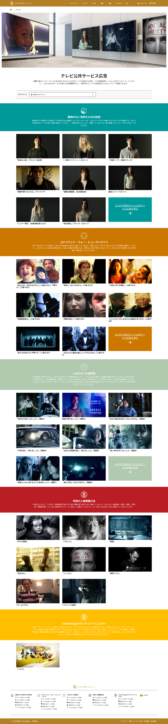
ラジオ (94, 3)
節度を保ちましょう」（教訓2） (74, 419)
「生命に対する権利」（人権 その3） (122, 285)
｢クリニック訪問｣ (69, 605)
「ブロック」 (67, 541)
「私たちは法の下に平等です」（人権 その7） (33, 352)
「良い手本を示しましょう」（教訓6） (123, 450)
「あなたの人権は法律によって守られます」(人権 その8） (83, 353)
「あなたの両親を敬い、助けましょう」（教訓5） (81, 450)
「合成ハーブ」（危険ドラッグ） (120, 160)
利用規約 (147, 721)
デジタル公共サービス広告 (24, 707)
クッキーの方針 (138, 721)
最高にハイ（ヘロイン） (117, 191)
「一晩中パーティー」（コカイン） (75, 160)
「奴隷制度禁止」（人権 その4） (28, 319)
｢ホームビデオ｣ (22, 605)
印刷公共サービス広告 (23, 705)
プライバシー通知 (126, 721)
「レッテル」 (67, 573)
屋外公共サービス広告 (23, 702)
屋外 (102, 3)
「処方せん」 (21, 573)
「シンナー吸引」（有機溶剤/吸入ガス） (31, 223)
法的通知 (153, 721)
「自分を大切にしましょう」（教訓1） (31, 419)
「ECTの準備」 (22, 541)
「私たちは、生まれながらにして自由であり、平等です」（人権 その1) (36, 286)
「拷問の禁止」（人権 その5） (73, 319)
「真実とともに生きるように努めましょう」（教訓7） (37, 482)
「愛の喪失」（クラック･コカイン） (76, 223)
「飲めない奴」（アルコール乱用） (29, 160)
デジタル (118, 3)
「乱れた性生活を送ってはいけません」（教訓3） (127, 419)
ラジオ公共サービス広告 (23, 700)
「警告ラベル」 (114, 573)
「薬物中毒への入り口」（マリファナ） (31, 191)
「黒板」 (111, 541)
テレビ (85, 3)
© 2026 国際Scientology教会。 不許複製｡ (25, 721)
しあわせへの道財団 (84, 373)
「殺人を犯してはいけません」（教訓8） (77, 482)
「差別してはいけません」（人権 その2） (78, 285)
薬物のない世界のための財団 (84, 117)
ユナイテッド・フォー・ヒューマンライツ (84, 242)
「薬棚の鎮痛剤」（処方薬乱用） (74, 191)
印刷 (109, 3)
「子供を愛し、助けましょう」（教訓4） (31, 450)
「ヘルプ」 (20, 669)
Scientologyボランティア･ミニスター (84, 623)
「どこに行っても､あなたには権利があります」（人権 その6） (130, 320)
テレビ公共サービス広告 (23, 697)
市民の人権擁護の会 (84, 501)
